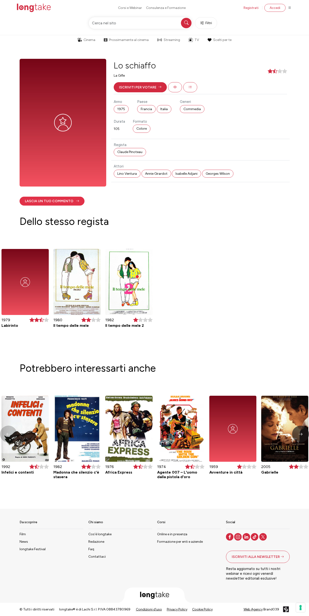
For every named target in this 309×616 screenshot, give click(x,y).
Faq (91, 549)
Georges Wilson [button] (218, 174)
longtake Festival (33, 549)
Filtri (208, 23)
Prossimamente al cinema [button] (129, 40)
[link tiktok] (255, 536)
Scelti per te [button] (222, 40)
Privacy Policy (177, 609)
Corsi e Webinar (130, 8)
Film (23, 534)
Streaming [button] (172, 40)
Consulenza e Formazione (166, 8)
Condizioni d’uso (149, 609)
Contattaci (97, 557)
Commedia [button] (192, 109)
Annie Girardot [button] (156, 174)
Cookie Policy (202, 609)
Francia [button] (146, 109)
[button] (140, 87)
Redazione (96, 542)
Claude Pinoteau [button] (129, 152)
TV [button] (197, 40)
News (24, 542)
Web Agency (253, 609)
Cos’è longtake (100, 534)
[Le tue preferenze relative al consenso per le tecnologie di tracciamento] (300, 607)
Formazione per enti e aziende (180, 542)
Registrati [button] (251, 8)
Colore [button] (141, 129)
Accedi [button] (275, 8)
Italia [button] (164, 109)
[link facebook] (230, 536)
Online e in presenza (172, 534)
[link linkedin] (247, 536)
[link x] (263, 536)
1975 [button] (121, 109)
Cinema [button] (89, 40)
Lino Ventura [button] (127, 174)
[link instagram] (238, 536)
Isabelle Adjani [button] (186, 174)
